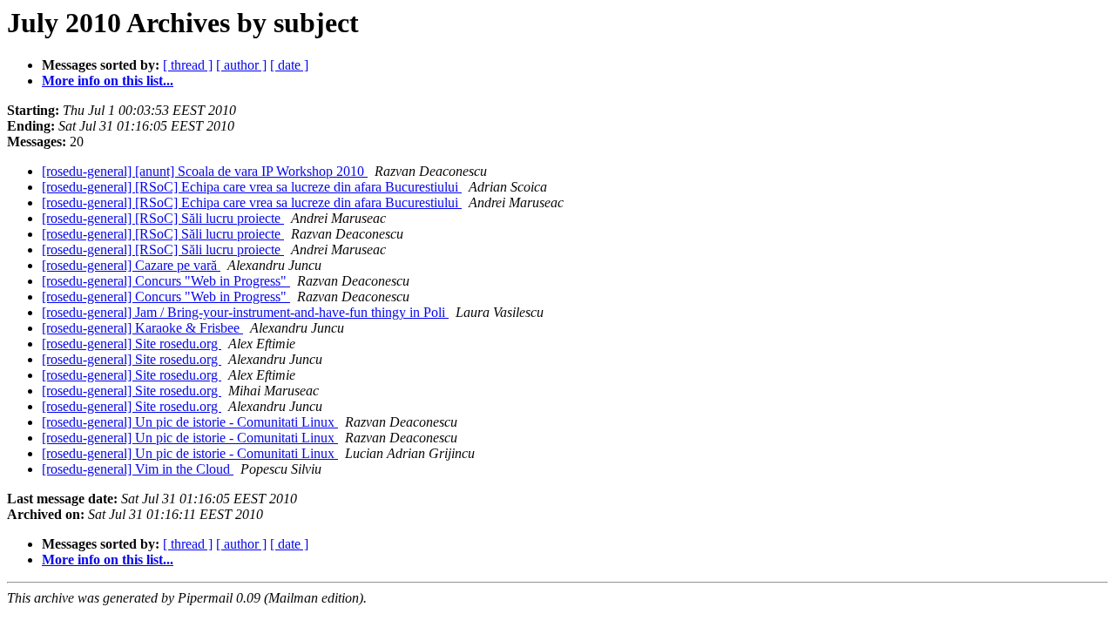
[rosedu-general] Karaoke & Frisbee (142, 327)
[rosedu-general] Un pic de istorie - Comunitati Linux (190, 422)
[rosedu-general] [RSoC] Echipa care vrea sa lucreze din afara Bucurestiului (252, 186)
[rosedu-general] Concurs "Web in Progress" (166, 280)
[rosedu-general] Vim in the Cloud (137, 469)
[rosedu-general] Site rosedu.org (131, 343)
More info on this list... (107, 80)
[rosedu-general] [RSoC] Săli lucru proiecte (163, 218)
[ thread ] (188, 64)
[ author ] (241, 64)
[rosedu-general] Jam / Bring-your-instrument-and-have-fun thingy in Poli (245, 312)
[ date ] (289, 64)
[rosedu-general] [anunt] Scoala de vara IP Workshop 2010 (205, 171)
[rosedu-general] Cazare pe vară (131, 265)
